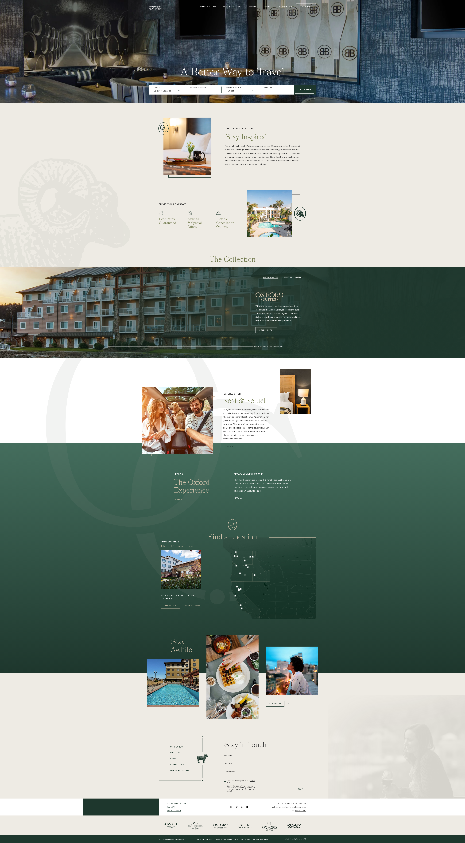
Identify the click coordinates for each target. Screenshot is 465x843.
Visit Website (170, 605)
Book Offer (231, 445)
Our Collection (208, 6)
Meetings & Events (232, 6)
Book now (305, 89)
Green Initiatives (180, 770)
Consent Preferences (260, 839)
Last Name (228, 763)
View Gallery (275, 704)
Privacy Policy (227, 839)
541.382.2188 (300, 803)
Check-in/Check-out (198, 87)
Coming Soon (286, 6)
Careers (175, 752)
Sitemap (248, 839)
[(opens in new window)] (171, 825)
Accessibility (238, 839)
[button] (175, 500)
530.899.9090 (167, 598)
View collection (192, 606)
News (173, 758)
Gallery (252, 6)
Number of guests (233, 87)
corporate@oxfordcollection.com (291, 807)
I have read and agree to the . (241, 781)
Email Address (229, 771)
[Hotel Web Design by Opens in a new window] (295, 839)
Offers (267, 6)
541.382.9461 (300, 810)
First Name (228, 755)
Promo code (268, 87)
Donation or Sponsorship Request (208, 839)
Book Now (306, 6)
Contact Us (177, 764)
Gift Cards (176, 746)
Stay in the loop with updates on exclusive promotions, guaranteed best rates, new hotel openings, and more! (241, 788)
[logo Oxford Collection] (155, 6)
